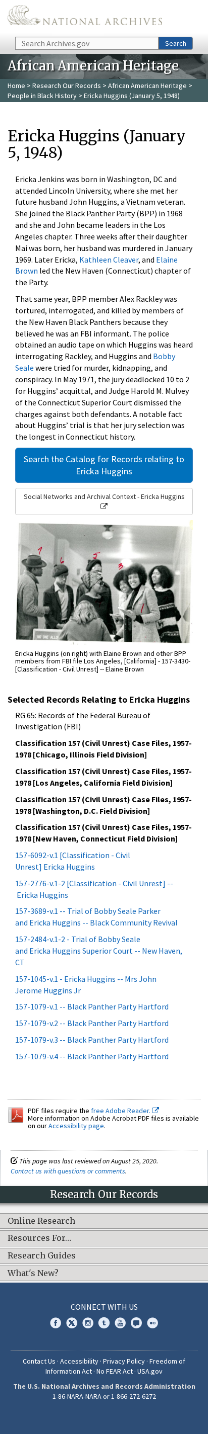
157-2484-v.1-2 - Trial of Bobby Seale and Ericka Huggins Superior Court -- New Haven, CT (98, 950)
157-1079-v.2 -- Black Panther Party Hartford (92, 1023)
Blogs (136, 1323)
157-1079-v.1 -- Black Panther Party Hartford (92, 1006)
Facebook (55, 1323)
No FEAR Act (114, 1371)
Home (16, 85)
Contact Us (39, 1361)
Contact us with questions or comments (68, 1170)
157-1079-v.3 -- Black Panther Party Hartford (92, 1040)
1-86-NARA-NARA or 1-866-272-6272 (104, 1396)
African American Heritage (147, 85)
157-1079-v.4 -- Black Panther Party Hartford (92, 1056)
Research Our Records (66, 85)
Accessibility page (76, 1125)
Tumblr (104, 1323)
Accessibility (79, 1361)
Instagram (88, 1323)
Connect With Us (104, 1307)
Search (175, 43)
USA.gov (150, 1371)
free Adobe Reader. (121, 1110)
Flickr (152, 1323)
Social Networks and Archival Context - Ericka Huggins (104, 496)
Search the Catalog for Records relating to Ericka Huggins (104, 465)
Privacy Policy (124, 1361)
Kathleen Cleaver (108, 260)
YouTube (120, 1323)
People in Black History (42, 95)
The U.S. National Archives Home (85, 17)
